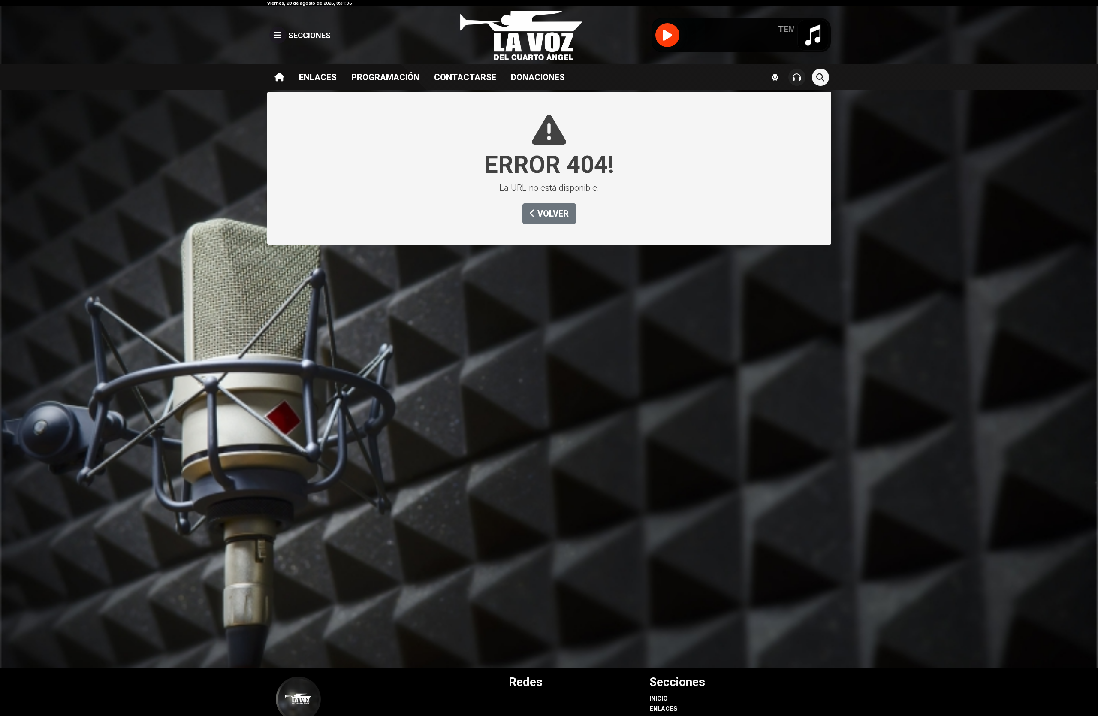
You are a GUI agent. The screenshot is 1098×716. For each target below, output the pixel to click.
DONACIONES (538, 77)
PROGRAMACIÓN (385, 77)
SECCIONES (309, 35)
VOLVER (552, 213)
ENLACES (318, 77)
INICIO (658, 698)
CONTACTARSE (465, 77)
